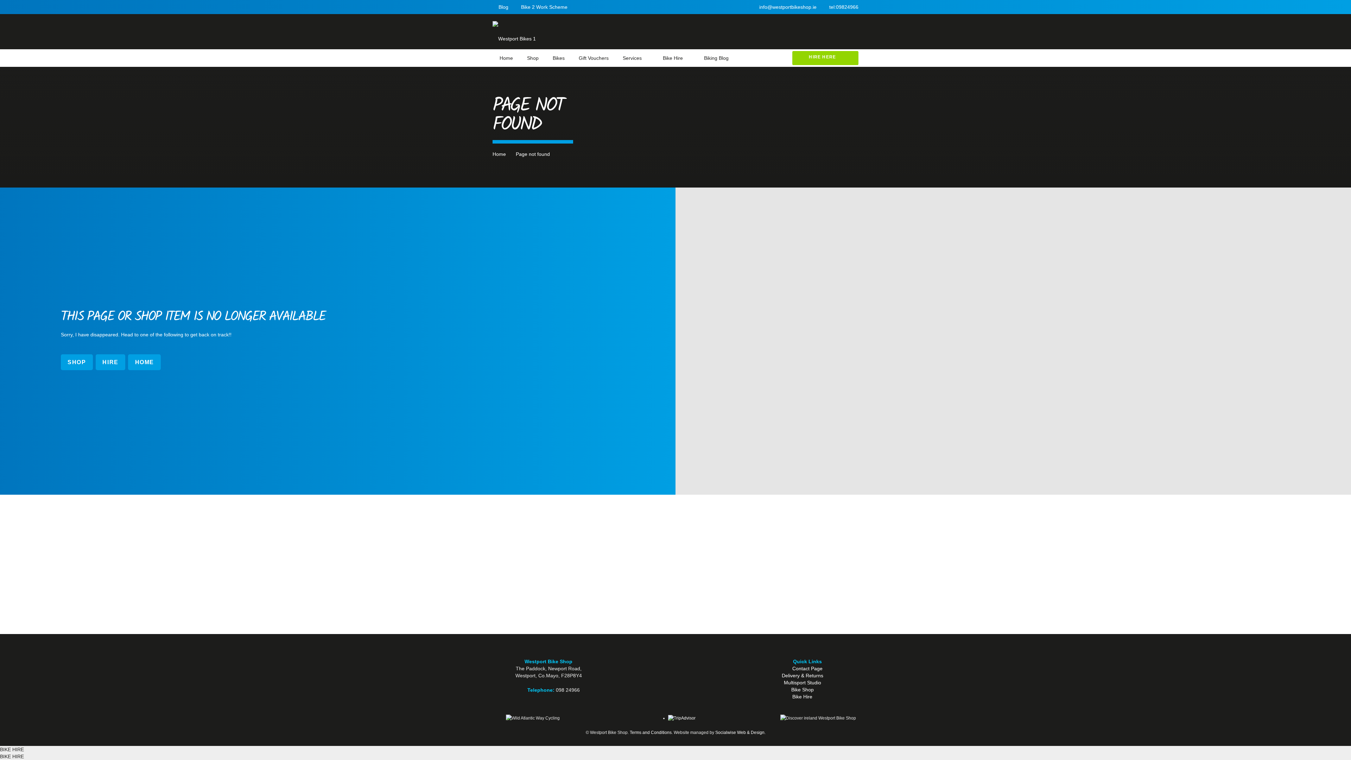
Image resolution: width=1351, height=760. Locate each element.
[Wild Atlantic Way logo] (533, 718)
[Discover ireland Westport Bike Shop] (818, 718)
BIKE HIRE (12, 749)
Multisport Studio (802, 682)
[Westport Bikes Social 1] (676, 679)
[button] (646, 58)
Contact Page (807, 668)
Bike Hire (802, 696)
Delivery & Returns (802, 675)
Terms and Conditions (651, 732)
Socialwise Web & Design (740, 732)
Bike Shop (802, 689)
